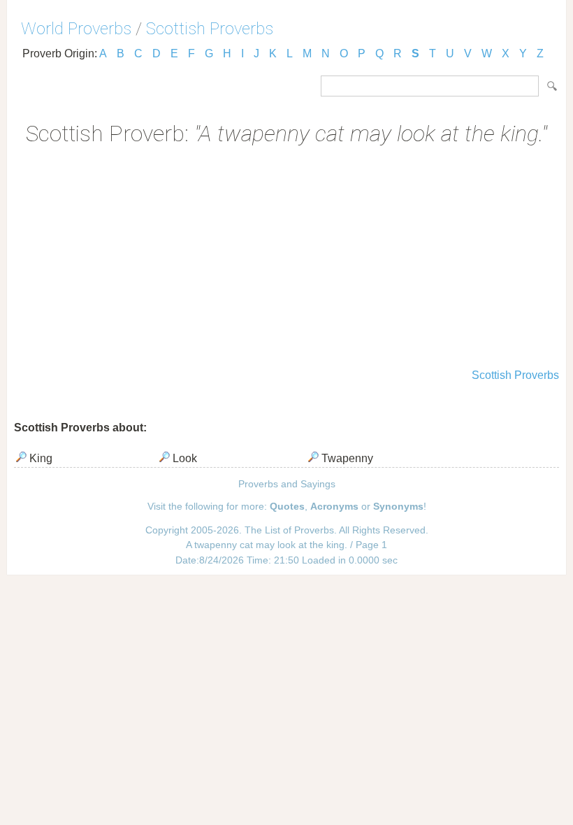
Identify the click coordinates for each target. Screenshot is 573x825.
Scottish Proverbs (209, 28)
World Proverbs (76, 28)
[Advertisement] (286, 259)
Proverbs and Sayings (286, 483)
